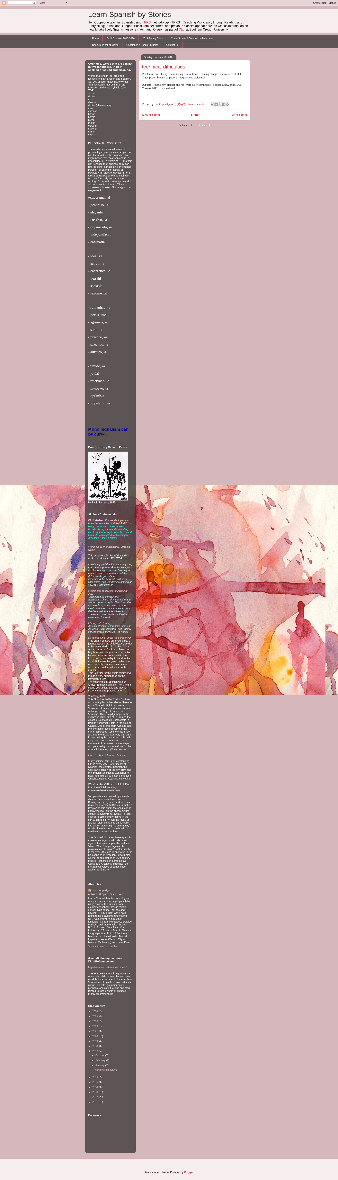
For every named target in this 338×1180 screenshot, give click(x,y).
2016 (95, 1077)
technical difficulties (163, 67)
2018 (95, 1046)
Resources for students (105, 44)
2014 (95, 1087)
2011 (95, 1102)
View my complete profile (102, 946)
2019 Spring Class (152, 38)
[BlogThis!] (216, 104)
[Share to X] (220, 104)
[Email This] (213, 104)
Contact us (172, 44)
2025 (95, 1016)
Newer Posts (151, 115)
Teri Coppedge (101, 890)
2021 (95, 1031)
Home (95, 38)
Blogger (188, 1172)
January (100, 1065)
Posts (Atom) (202, 125)
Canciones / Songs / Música (142, 44)
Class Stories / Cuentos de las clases (192, 38)
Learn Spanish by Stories (129, 14)
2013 (95, 1092)
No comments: (197, 104)
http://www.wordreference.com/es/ (107, 967)
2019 (95, 1041)
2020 (95, 1036)
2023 (95, 1026)
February (100, 1060)
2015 (95, 1082)
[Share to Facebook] (224, 104)
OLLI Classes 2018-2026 (121, 38)
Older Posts (239, 115)
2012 (95, 1096)
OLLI (182, 29)
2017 (95, 1051)
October (100, 1055)
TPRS (146, 22)
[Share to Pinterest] (227, 104)
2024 (95, 1021)
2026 (95, 1011)
